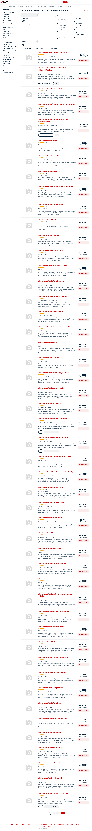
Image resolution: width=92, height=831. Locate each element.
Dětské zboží (12, 6)
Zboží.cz (5, 6)
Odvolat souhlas (70, 824)
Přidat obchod (14, 824)
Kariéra (49, 826)
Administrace (35, 824)
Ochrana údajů (45, 824)
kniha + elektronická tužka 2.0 (46, 83)
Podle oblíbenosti (26, 48)
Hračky (19, 6)
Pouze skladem (53, 48)
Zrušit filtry (86, 10)
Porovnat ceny (83, 60)
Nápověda (23, 824)
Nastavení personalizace (57, 824)
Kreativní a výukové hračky (29, 6)
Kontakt (43, 826)
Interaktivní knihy (42, 6)
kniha (57, 83)
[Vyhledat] (65, 2)
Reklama (78, 824)
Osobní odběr (39, 48)
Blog (29, 824)
